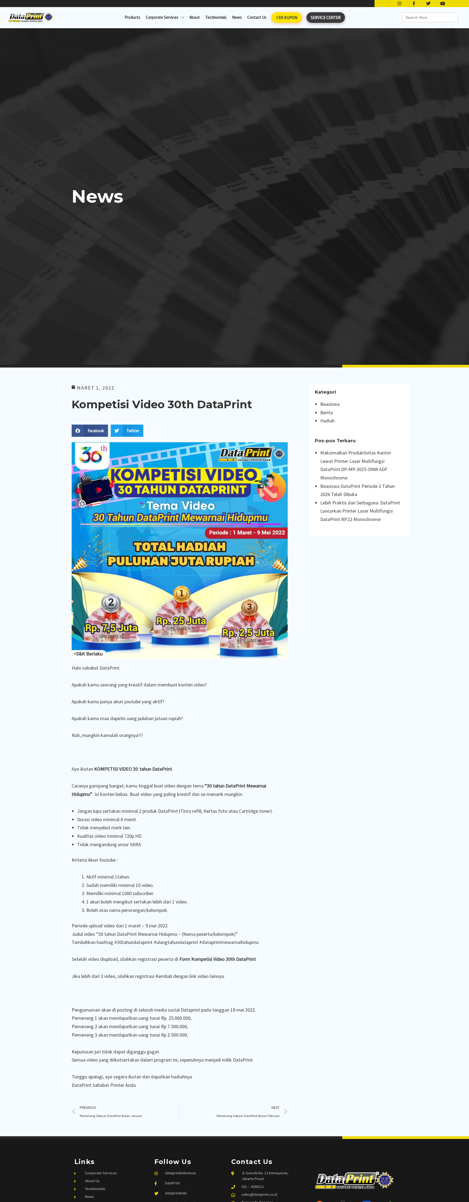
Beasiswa (330, 404)
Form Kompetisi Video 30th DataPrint (217, 959)
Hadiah (327, 421)
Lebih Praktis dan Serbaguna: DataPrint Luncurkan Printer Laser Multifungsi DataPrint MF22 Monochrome (360, 511)
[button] (90, 431)
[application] (181, 17)
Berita (326, 412)
